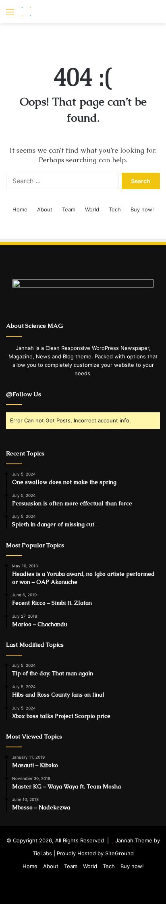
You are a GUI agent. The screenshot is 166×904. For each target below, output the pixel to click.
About (44, 209)
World (92, 209)
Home (19, 209)
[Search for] (156, 15)
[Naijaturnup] (52, 12)
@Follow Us (23, 394)
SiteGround (119, 853)
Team (68, 209)
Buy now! (142, 209)
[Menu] (10, 15)
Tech (115, 209)
